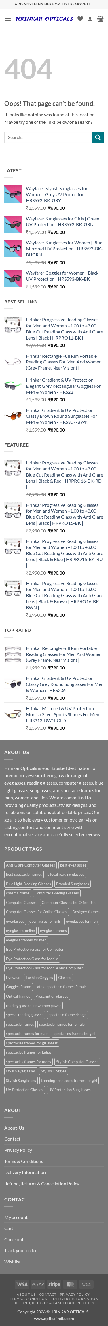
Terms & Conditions (23, 1161)
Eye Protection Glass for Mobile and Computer (44, 968)
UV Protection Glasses (24, 1089)
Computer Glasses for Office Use (69, 902)
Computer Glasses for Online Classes (36, 911)
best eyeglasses (73, 865)
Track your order (20, 1250)
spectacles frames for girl (74, 1033)
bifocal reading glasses (65, 874)
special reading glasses (24, 1014)
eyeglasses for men (82, 921)
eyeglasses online (20, 930)
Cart (8, 1228)
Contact (12, 1138)
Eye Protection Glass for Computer (35, 949)
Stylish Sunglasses (21, 1080)
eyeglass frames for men (26, 940)
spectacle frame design (67, 1014)
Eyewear (13, 977)
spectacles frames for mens (28, 1061)
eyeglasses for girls (45, 921)
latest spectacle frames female (61, 986)
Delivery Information (25, 1172)
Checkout (14, 1239)
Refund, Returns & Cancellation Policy (41, 1183)
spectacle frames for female (62, 1024)
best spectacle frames (24, 874)
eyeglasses (15, 921)
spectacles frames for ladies (29, 1052)
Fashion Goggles (39, 977)
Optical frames (18, 996)
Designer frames (86, 911)
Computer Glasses (21, 902)
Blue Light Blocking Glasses (28, 884)
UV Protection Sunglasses (69, 1089)
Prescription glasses (51, 996)
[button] (7, 19)
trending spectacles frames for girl (69, 1080)
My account (16, 1217)
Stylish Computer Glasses (77, 1061)
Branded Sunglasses (72, 884)
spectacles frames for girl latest (32, 1043)
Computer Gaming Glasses (57, 893)
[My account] (90, 18)
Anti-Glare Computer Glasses (30, 865)
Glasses (64, 977)
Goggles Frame (18, 986)
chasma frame (17, 893)
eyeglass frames (53, 930)
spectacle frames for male (27, 1033)
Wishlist (12, 1261)
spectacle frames (20, 1024)
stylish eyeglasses (21, 1071)
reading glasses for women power (33, 1005)
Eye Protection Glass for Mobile (32, 958)
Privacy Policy (18, 1150)
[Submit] (98, 137)
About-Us (14, 1127)
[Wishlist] (80, 18)
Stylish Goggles (53, 1071)
